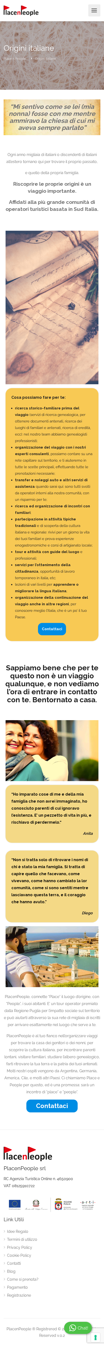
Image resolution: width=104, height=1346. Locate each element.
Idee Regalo (17, 1231)
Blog (11, 1271)
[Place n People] (21, 10)
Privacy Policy (19, 1247)
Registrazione (19, 1295)
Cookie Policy (19, 1255)
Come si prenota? (22, 1279)
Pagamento (17, 1287)
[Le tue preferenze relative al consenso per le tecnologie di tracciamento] (95, 1337)
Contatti (14, 1263)
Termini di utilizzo (22, 1239)
